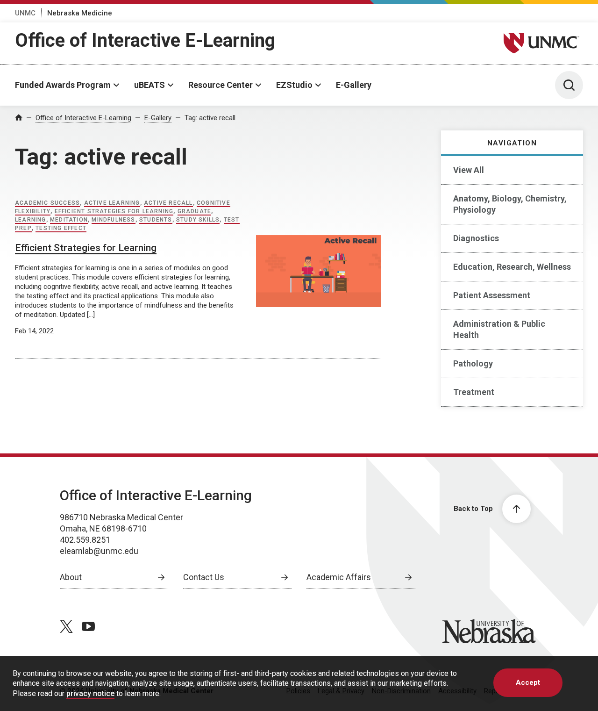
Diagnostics (476, 238)
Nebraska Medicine (79, 13)
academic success (47, 203)
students (155, 219)
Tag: (210, 118)
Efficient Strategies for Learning (86, 247)
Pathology (473, 363)
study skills (198, 219)
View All (468, 170)
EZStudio (294, 85)
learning (30, 219)
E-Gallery (353, 85)
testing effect (61, 228)
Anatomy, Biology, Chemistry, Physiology (510, 204)
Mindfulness (113, 219)
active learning (112, 203)
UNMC (25, 13)
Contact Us (203, 577)
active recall (168, 203)
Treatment (473, 392)
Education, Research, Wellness (512, 267)
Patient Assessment (491, 295)
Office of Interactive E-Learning (145, 40)
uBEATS (149, 85)
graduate (195, 211)
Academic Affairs (338, 577)
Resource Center (220, 85)
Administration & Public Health (499, 329)
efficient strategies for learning (114, 211)
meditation (69, 219)
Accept (528, 682)
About (71, 577)
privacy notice (90, 693)
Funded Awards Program (63, 85)
